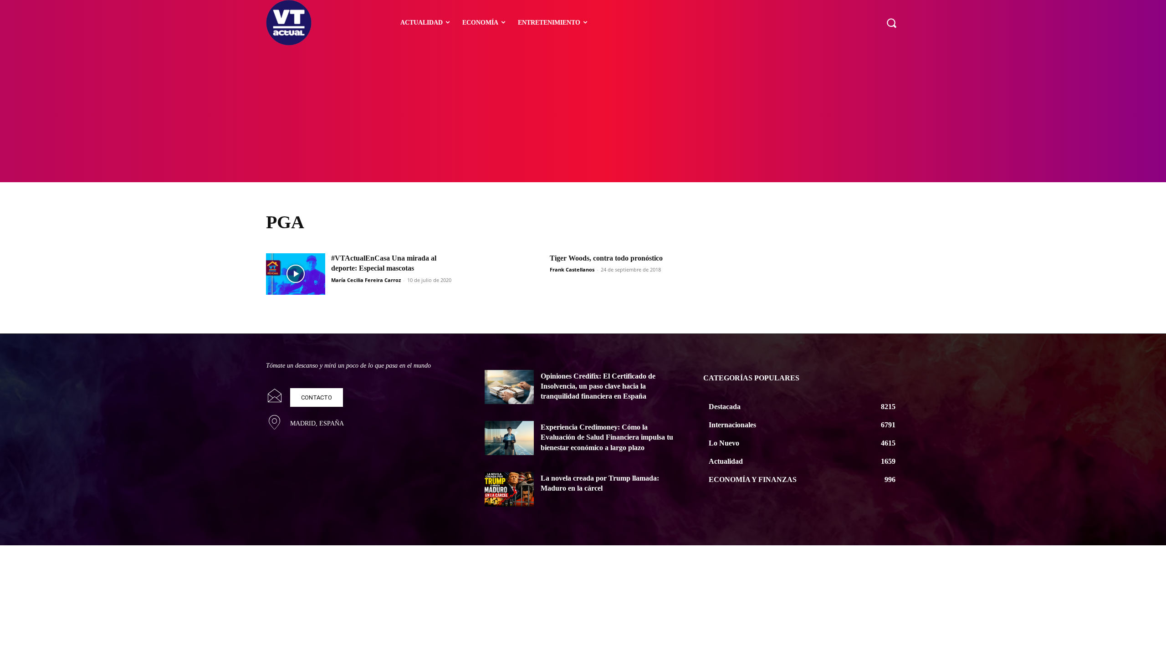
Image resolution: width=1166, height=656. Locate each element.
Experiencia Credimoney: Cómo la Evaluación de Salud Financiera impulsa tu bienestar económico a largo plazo (607, 437)
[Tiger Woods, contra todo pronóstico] (514, 274)
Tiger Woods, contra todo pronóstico (606, 258)
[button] (891, 22)
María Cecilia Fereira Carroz (366, 280)
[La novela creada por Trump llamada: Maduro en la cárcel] (509, 489)
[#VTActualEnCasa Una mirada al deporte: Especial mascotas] (295, 274)
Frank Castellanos (572, 269)
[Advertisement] (583, 114)
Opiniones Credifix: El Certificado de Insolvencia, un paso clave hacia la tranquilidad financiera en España (598, 386)
